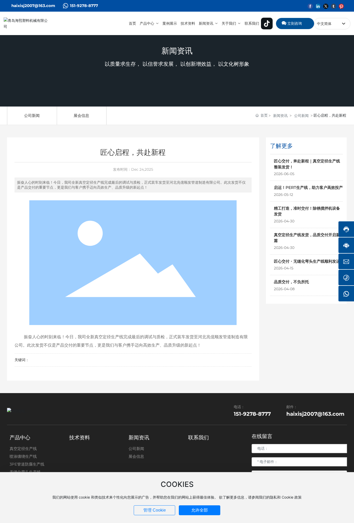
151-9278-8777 (84, 5)
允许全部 (199, 510)
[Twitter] (326, 6)
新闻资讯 (177, 51)
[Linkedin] (318, 6)
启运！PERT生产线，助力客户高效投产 (308, 187)
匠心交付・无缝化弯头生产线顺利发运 (307, 261)
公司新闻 (32, 115)
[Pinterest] (341, 6)
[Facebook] (310, 6)
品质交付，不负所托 (291, 281)
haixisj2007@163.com (33, 5)
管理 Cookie (154, 510)
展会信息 (81, 115)
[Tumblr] (333, 6)
